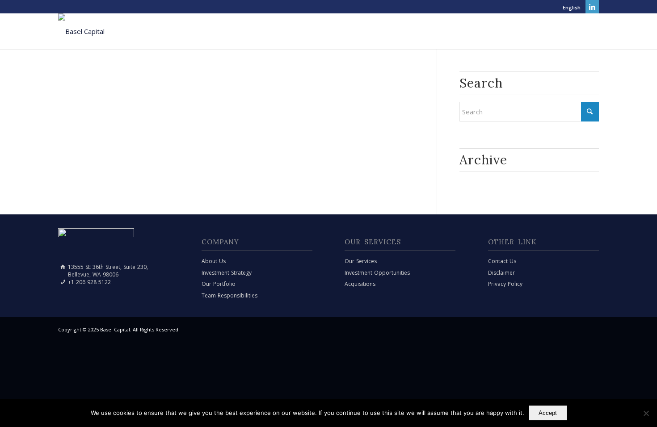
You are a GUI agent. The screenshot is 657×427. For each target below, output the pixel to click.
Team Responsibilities (229, 295)
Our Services (361, 261)
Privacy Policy (505, 284)
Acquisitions (360, 284)
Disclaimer (501, 272)
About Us (214, 261)
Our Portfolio (219, 284)
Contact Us (502, 261)
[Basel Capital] (81, 31)
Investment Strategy (227, 272)
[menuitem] (569, 7)
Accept (548, 413)
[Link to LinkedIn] (592, 6)
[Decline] (645, 413)
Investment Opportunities (377, 272)
